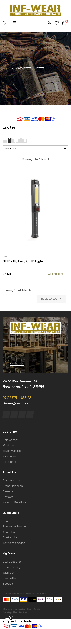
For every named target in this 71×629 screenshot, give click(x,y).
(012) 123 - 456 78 (17, 397)
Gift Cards (9, 462)
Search (7, 521)
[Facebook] (6, 414)
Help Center (10, 440)
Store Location (12, 562)
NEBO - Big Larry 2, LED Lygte (23, 261)
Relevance (35, 149)
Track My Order (13, 451)
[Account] (49, 23)
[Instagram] (14, 414)
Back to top (52, 299)
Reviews (8, 497)
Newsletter (10, 578)
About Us (9, 532)
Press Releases (13, 486)
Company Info (12, 480)
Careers (8, 491)
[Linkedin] (22, 414)
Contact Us (10, 537)
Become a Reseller (15, 526)
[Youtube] (30, 414)
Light (6, 256)
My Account (11, 445)
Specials (8, 583)
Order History (11, 567)
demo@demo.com (18, 403)
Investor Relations (15, 502)
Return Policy (11, 456)
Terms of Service (14, 543)
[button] (17, 363)
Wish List (8, 572)
